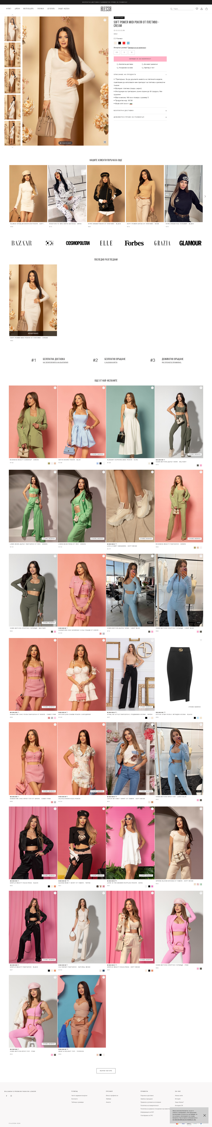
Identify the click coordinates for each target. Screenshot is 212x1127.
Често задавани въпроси (79, 1095)
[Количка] (206, 9)
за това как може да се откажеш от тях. (184, 1119)
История (177, 1099)
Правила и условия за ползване (151, 1102)
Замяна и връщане (147, 1099)
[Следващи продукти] (205, 196)
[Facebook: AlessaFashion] (6, 1096)
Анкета (108, 1102)
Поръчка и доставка (147, 1095)
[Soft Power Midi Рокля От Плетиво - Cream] (12, 28)
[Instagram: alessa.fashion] (11, 1096)
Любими (108, 1099)
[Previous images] (12, 15)
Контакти (74, 1099)
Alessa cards (179, 1095)
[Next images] (12, 147)
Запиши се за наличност (137, 48)
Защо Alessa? (179, 1102)
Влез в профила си (112, 1095)
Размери (119, 38)
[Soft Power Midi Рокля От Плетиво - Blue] (128, 43)
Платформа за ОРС (147, 1115)
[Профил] (202, 9)
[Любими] (197, 9)
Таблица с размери (77, 1102)
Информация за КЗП (147, 1112)
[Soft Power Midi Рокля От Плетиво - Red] (124, 43)
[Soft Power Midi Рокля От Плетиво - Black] (119, 43)
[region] (106, 196)
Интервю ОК (179, 1105)
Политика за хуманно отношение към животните (156, 1109)
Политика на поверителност (150, 1105)
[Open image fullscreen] (105, 142)
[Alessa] (106, 9)
